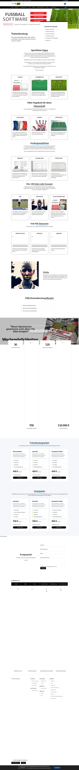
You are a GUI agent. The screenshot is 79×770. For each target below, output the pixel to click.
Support (47, 7)
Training (33, 7)
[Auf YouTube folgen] (26, 560)
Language (54, 7)
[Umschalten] (22, 305)
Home (12, 7)
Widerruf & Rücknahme (55, 687)
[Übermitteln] (65, 4)
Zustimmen (57, 767)
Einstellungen (22, 767)
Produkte (16, 7)
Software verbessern (35, 680)
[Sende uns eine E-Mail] (25, 560)
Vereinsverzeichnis (40, 7)
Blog (41, 695)
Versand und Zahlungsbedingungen (57, 696)
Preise (29, 7)
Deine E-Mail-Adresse (44, 549)
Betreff (41, 553)
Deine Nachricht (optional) (44, 557)
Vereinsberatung (23, 7)
